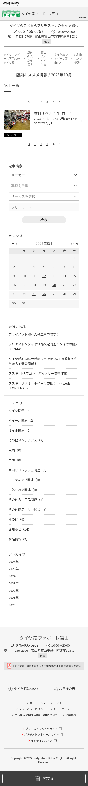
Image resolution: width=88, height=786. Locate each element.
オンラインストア (41, 740)
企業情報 (71, 715)
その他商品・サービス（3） (28, 509)
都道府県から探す (30, 58)
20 (54, 284)
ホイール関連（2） (22, 420)
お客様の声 (67, 688)
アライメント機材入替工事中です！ (34, 334)
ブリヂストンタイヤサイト (41, 728)
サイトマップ (38, 703)
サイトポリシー (63, 709)
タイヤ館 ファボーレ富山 (40, 13)
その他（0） (17, 519)
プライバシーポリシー (32, 709)
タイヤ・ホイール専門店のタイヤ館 (12, 58)
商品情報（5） (19, 539)
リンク (58, 703)
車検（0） (16, 460)
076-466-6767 (30, 31)
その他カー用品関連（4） (27, 499)
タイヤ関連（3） (21, 410)
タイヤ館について (26, 688)
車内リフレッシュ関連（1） (28, 470)
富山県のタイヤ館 (43, 58)
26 (44, 294)
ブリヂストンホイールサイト (41, 734)
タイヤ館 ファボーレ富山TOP (61, 58)
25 (34, 294)
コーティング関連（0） (25, 479)
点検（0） (16, 450)
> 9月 (74, 243)
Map (46, 41)
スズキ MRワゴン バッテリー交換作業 (38, 373)
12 (44, 275)
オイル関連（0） (21, 430)
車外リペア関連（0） (24, 489)
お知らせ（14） (20, 529)
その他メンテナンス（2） (27, 440)
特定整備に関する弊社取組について (36, 715)
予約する (47, 778)
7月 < (13, 243)
